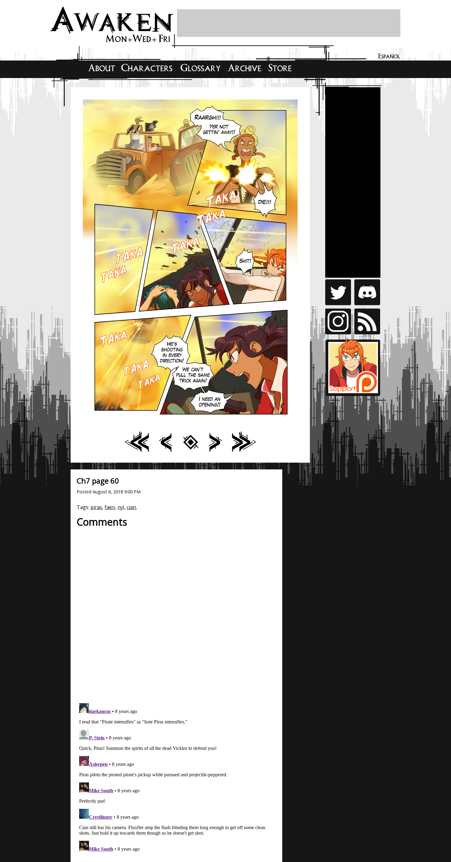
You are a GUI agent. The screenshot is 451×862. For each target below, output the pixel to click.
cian (131, 507)
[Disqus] (176, 612)
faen (110, 507)
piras (96, 507)
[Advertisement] (288, 23)
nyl (121, 507)
